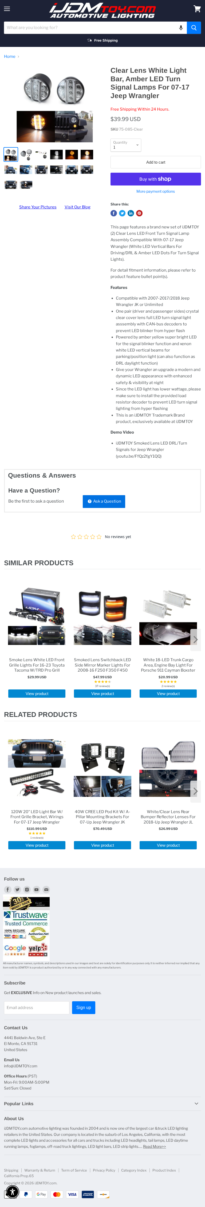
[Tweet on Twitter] (122, 213)
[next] (195, 640)
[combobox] (95, 28)
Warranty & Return (39, 1170)
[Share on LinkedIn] (131, 213)
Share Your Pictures (38, 207)
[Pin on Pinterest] (139, 213)
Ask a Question (106, 501)
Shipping (11, 1170)
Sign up (83, 1007)
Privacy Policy (104, 1170)
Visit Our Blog (77, 207)
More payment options (155, 191)
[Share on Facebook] (114, 213)
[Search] (194, 28)
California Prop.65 (19, 1176)
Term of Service (74, 1170)
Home (9, 56)
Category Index (134, 1170)
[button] (181, 28)
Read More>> (154, 1146)
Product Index (164, 1170)
